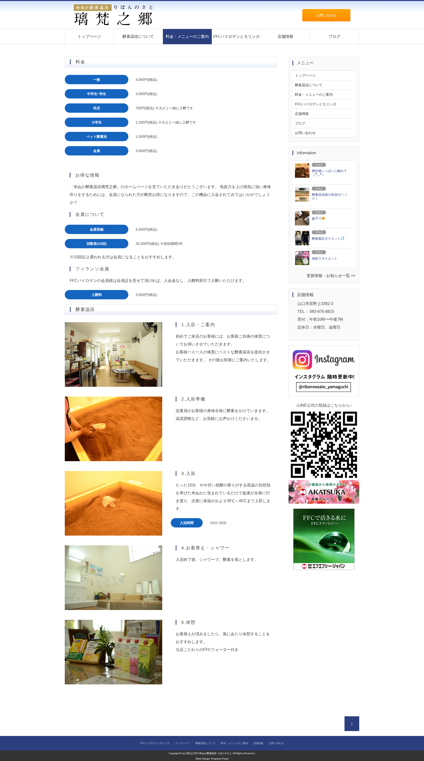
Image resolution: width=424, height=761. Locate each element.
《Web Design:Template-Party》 (212, 758)
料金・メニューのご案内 (187, 36)
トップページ (89, 36)
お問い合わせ (326, 15)
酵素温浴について (138, 36)
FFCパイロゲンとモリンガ (236, 36)
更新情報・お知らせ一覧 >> (331, 276)
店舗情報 (285, 36)
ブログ (334, 36)
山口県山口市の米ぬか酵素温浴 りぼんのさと (207, 753)
